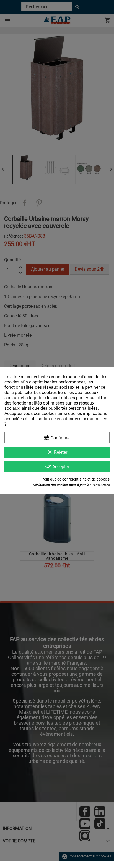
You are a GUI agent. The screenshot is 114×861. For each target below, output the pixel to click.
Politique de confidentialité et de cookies (76, 479)
